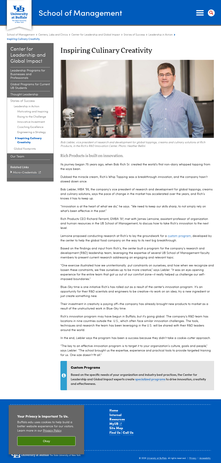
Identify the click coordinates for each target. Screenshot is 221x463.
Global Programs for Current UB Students (30, 86)
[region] (46, 429)
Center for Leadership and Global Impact (95, 35)
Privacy (192, 458)
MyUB (113, 423)
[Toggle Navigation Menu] (205, 13)
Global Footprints (25, 149)
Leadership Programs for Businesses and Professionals (27, 74)
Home (113, 410)
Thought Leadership (24, 94)
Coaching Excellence (30, 127)
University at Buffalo (157, 458)
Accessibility (205, 458)
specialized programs (150, 379)
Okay (46, 441)
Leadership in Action (160, 35)
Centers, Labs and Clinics (53, 35)
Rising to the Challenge (31, 116)
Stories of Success (134, 35)
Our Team (17, 156)
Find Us (114, 432)
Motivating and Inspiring (32, 111)
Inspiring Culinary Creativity (29, 140)
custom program (179, 236)
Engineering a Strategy (31, 132)
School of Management (80, 12)
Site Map (116, 428)
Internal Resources (117, 417)
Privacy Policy (52, 430)
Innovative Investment (31, 122)
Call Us (128, 432)
